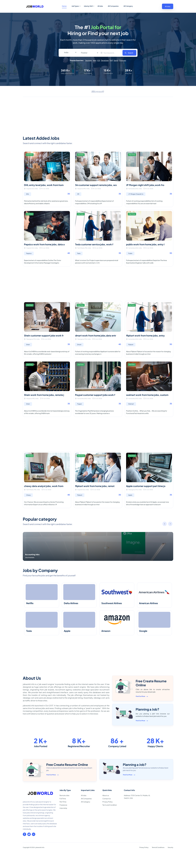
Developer (105, 60)
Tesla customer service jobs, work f (94, 244)
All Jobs (100, 6)
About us (105, 795)
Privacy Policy (107, 802)
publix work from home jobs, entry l (145, 244)
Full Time (63, 799)
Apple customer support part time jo (145, 486)
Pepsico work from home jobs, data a (44, 244)
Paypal (79, 404)
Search (130, 53)
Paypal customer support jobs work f (95, 394)
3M (78, 194)
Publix (130, 253)
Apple (130, 495)
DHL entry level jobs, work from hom (44, 185)
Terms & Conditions (158, 847)
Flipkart (130, 344)
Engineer (122, 60)
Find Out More (140, 696)
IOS (98, 60)
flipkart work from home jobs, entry (145, 335)
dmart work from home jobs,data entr (95, 335)
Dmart (79, 344)
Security (170, 847)
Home (64, 6)
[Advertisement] (98, 116)
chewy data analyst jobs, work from (43, 486)
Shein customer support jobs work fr (44, 335)
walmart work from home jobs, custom (147, 394)
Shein (28, 344)
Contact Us (106, 799)
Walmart (131, 404)
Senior (116, 60)
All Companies (113, 6)
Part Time (63, 802)
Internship (63, 808)
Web (94, 60)
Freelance (63, 805)
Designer (88, 60)
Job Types (75, 6)
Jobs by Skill (88, 6)
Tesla (78, 253)
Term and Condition (109, 805)
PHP (111, 60)
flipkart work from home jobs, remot (94, 486)
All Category (128, 6)
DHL (27, 194)
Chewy (28, 495)
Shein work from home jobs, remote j (44, 394)
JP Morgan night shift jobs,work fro (145, 185)
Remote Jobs (64, 795)
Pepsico (29, 253)
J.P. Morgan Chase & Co (135, 194)
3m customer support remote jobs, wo (96, 185)
